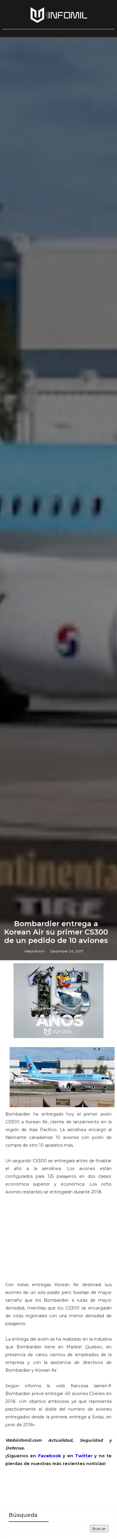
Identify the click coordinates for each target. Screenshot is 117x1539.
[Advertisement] (59, 1241)
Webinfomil (34, 951)
